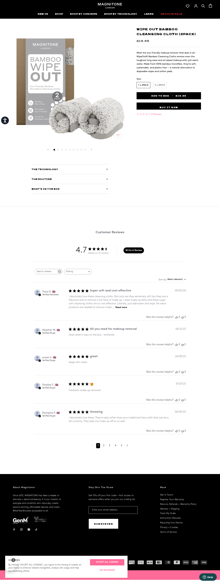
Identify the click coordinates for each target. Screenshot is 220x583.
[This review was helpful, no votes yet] (177, 317)
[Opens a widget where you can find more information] (208, 577)
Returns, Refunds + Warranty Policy (178, 504)
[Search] (203, 5)
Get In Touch (166, 495)
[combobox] (78, 271)
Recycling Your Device (171, 523)
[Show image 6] (73, 150)
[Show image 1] (54, 150)
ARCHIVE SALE (171, 13)
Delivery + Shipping (169, 509)
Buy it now (169, 107)
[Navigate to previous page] (93, 445)
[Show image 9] (85, 150)
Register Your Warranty (172, 499)
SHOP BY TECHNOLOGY (120, 13)
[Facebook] (14, 529)
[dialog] (10, 563)
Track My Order (168, 513)
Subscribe (103, 523)
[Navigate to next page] (127, 445)
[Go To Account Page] (195, 5)
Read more (121, 307)
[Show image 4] (66, 150)
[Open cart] (210, 6)
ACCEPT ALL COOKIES (107, 562)
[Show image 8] (81, 150)
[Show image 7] (77, 150)
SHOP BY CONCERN (83, 13)
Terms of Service (168, 532)
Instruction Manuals (170, 518)
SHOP (59, 13)
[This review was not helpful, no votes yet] (182, 317)
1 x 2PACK (143, 85)
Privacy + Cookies (169, 527)
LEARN (149, 13)
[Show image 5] (70, 150)
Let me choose (107, 570)
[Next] (91, 149)
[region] (66, 567)
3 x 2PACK (160, 85)
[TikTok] (36, 529)
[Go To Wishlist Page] (187, 6)
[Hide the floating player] (13, 560)
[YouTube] (29, 529)
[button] (118, 135)
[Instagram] (21, 529)
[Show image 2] (58, 150)
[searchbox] (45, 271)
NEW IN (43, 13)
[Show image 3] (62, 150)
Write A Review (133, 250)
